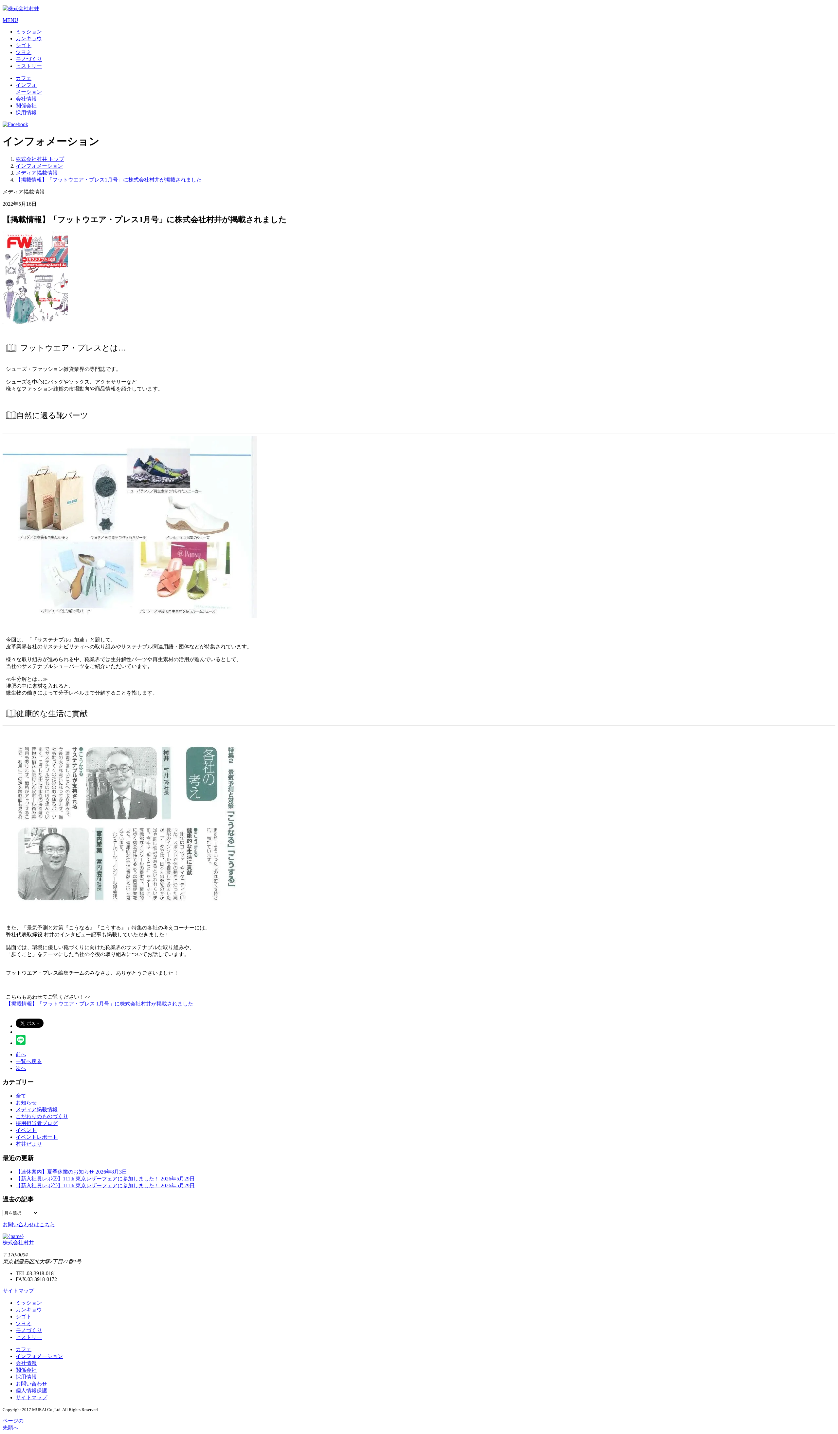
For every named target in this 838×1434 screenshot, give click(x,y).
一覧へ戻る (29, 1061)
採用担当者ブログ (37, 1123)
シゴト (23, 45)
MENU (10, 20)
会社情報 (26, 99)
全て (21, 1096)
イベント (26, 1130)
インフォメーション (39, 1356)
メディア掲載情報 (37, 1109)
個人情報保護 (31, 1390)
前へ (21, 1054)
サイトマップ (18, 1290)
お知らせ (26, 1102)
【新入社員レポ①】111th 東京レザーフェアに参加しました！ (105, 1185)
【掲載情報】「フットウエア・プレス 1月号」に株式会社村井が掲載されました (99, 1003)
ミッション (29, 31)
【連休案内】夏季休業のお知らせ (71, 1172)
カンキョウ (29, 38)
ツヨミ (23, 52)
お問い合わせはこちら (29, 1224)
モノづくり (29, 59)
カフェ (23, 78)
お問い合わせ (31, 1383)
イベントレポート (37, 1137)
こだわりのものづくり (42, 1116)
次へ (21, 1068)
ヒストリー (29, 66)
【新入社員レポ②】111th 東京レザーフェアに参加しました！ (105, 1178)
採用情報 (26, 112)
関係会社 (26, 105)
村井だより (29, 1144)
